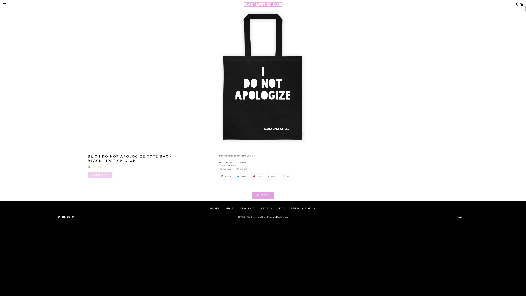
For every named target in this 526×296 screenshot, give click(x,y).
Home (214, 208)
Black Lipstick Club (256, 217)
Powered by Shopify (277, 217)
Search (267, 208)
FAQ (282, 208)
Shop (229, 208)
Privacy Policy (303, 208)
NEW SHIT (247, 208)
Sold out (100, 174)
